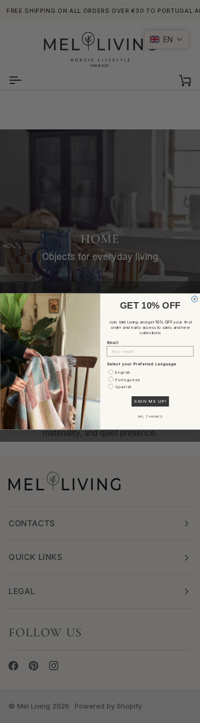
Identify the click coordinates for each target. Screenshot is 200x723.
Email (112, 342)
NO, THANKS (150, 417)
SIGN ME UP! (150, 401)
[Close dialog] (194, 299)
